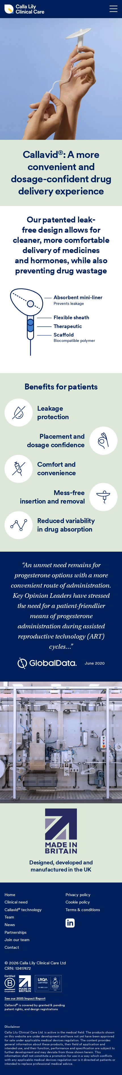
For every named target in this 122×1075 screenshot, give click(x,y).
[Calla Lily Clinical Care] (26, 9)
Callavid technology (23, 909)
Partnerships (15, 932)
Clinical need (16, 902)
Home (10, 894)
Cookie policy (78, 902)
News (10, 924)
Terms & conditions (83, 909)
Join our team (17, 939)
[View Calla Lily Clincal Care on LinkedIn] (91, 924)
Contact (12, 947)
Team (9, 917)
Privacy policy (78, 894)
